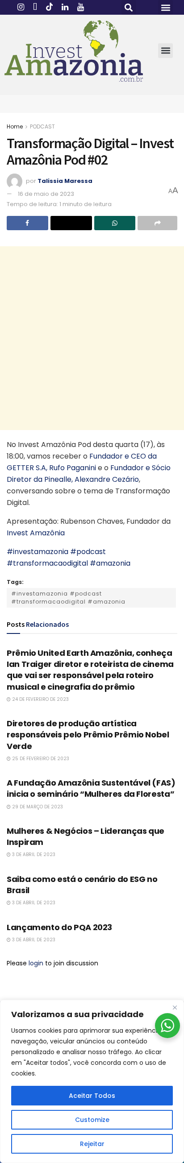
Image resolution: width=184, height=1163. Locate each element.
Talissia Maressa (65, 181)
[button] (128, 7)
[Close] (174, 1007)
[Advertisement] (92, 338)
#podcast (88, 551)
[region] (92, 1081)
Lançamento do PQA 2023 (59, 927)
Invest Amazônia (36, 533)
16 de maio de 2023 (46, 194)
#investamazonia (37, 551)
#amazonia (110, 563)
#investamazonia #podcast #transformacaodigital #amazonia (68, 597)
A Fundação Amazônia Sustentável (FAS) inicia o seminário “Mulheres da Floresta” (91, 788)
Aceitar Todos (92, 1095)
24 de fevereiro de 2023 (40, 699)
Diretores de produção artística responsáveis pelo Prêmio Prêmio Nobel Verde (88, 734)
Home (15, 126)
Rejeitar (92, 1143)
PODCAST (42, 126)
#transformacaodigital (47, 563)
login (36, 963)
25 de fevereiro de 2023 (40, 758)
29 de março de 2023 (37, 806)
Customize (92, 1119)
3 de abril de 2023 (33, 854)
